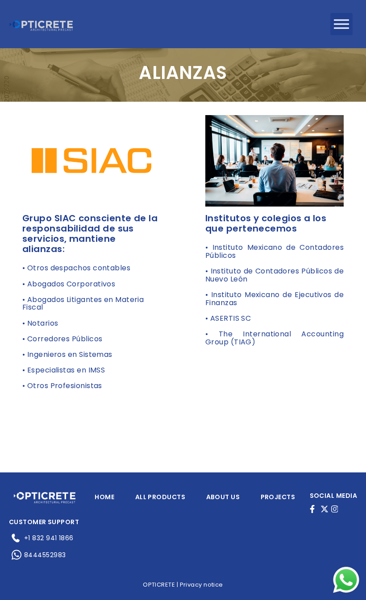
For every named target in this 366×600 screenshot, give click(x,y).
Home (104, 496)
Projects (278, 496)
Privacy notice (201, 584)
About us (223, 496)
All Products (160, 496)
